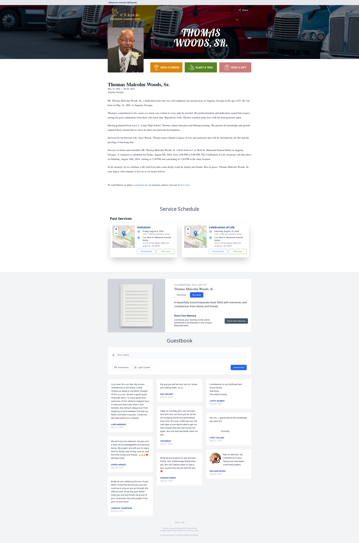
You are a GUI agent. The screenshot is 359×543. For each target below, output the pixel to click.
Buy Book (196, 294)
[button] (123, 234)
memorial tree (141, 184)
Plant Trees (165, 251)
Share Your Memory (236, 321)
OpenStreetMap (182, 535)
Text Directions (146, 251)
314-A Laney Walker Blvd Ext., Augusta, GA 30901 (156, 244)
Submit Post (238, 367)
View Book (181, 294)
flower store (184, 184)
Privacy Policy (171, 530)
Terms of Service (187, 530)
